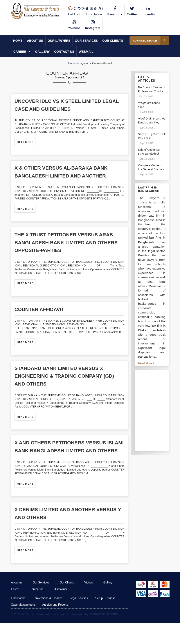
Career (19, 51)
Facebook (114, 14)
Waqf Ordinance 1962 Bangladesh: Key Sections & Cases (151, 122)
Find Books (18, 598)
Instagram (92, 28)
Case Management (23, 604)
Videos (88, 582)
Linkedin (148, 14)
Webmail (86, 51)
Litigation (83, 63)
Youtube (74, 28)
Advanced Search (145, 40)
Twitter (132, 14)
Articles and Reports (55, 604)
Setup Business (105, 598)
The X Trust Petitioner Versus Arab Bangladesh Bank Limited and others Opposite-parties (66, 242)
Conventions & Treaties (48, 598)
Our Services (86, 40)
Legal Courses (79, 598)
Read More (25, 142)
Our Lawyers (59, 40)
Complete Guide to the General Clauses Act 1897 (151, 169)
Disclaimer (60, 589)
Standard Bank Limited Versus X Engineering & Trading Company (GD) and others (64, 376)
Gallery (42, 51)
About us (35, 40)
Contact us (64, 51)
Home (17, 40)
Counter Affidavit (39, 309)
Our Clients (112, 40)
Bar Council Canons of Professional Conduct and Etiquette (151, 91)
